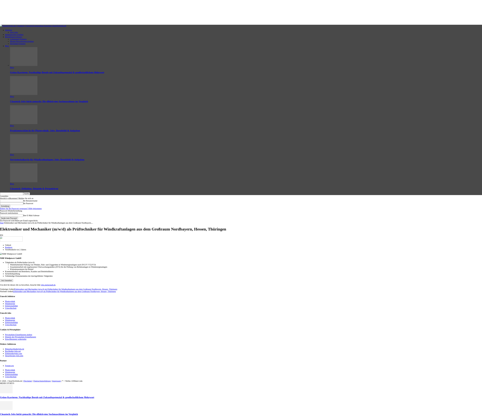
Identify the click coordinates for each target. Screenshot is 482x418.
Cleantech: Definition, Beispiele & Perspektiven (34, 188)
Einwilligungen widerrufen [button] (15, 339)
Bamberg (8, 247)
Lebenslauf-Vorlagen (18, 39)
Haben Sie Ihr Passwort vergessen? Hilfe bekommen (21, 208)
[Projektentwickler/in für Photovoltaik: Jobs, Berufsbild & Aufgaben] (23, 123)
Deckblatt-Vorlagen (17, 44)
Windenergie (10, 304)
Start (2, 223)
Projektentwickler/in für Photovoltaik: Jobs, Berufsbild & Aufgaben (45, 130)
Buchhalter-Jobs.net (13, 351)
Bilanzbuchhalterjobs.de (14, 349)
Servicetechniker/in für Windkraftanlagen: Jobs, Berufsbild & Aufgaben (47, 159)
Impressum (56, 381)
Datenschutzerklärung (42, 381)
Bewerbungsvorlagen (13, 37)
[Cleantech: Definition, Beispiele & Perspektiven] (23, 181)
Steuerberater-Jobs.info (14, 356)
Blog (7, 46)
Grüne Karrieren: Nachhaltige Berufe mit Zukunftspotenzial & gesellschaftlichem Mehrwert (57, 72)
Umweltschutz (10, 308)
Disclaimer (27, 381)
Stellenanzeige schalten (14, 35)
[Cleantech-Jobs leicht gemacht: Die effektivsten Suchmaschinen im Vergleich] (23, 94)
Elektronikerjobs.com (13, 353)
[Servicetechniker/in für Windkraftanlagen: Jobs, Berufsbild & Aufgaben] (23, 152)
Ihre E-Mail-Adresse (31, 215)
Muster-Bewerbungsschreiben (22, 41)
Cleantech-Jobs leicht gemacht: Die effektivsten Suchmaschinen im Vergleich (49, 101)
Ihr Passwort (28, 203)
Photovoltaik (10, 301)
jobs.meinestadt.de (48, 285)
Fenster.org (9, 366)
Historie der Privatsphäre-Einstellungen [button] (20, 337)
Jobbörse (8, 30)
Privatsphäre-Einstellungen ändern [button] (18, 335)
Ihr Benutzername (30, 201)
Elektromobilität (11, 306)
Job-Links (14, 32)
